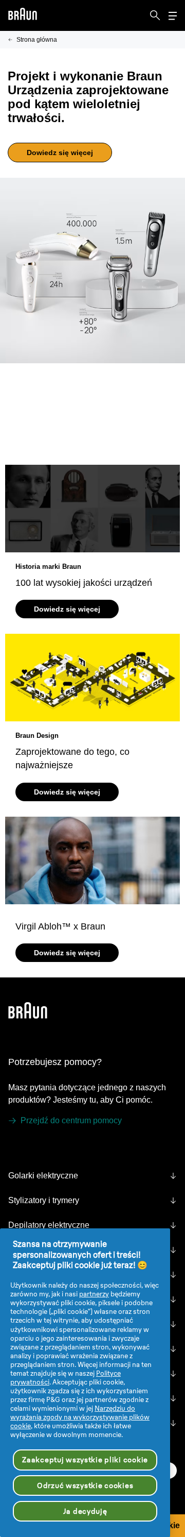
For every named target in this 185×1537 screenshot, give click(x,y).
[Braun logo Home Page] (22, 16)
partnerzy (94, 1294)
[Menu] (173, 16)
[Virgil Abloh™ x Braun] (92, 860)
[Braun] (22, 16)
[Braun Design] (92, 677)
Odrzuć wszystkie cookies (85, 1485)
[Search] (155, 15)
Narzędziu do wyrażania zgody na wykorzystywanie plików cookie (80, 1417)
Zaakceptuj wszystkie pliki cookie (85, 1459)
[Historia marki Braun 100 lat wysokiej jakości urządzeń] (92, 508)
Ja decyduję (85, 1511)
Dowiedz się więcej (60, 152)
